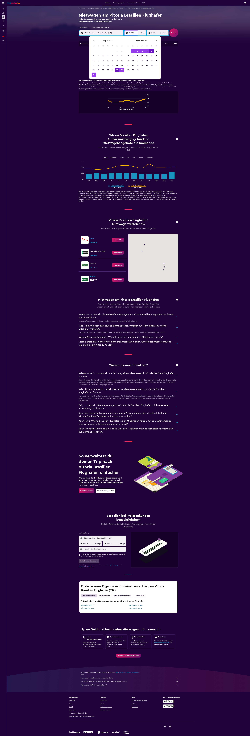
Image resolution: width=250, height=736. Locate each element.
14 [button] (112, 60)
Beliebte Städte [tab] (104, 595)
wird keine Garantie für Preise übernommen (127, 672)
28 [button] (112, 70)
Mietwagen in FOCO (87, 605)
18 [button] (98, 65)
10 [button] (93, 60)
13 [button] (107, 60)
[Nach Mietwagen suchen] (3, 17)
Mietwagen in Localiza (135, 605)
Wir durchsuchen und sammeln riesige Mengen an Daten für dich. (104, 681)
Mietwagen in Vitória (124, 8)
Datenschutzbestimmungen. (86, 566)
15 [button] (117, 60)
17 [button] (93, 65)
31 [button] (93, 74)
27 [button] (108, 70)
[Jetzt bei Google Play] (168, 701)
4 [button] (98, 56)
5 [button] (103, 56)
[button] (3, 3)
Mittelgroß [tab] (113, 157)
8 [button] (117, 56)
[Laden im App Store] (168, 706)
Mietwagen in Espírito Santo (109, 8)
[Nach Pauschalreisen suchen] (3, 21)
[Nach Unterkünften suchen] (3, 13)
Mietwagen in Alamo (87, 608)
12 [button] (103, 60)
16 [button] (122, 60)
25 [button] (98, 70)
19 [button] (103, 65)
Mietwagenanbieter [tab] (89, 595)
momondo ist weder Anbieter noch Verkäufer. (97, 678)
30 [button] (122, 70)
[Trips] (3, 31)
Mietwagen (82, 8)
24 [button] (94, 70)
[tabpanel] (128, 98)
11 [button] (98, 60)
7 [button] (112, 56)
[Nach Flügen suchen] (3, 9)
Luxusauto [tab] (149, 157)
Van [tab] (134, 157)
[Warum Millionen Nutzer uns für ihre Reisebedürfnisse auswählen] (177, 365)
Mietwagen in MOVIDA (136, 608)
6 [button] (107, 56)
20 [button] (108, 65)
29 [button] (117, 70)
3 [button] (93, 56)
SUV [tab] (128, 157)
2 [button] (121, 51)
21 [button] (112, 65)
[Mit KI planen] (3, 25)
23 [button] (122, 65)
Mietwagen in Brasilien (93, 8)
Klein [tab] (105, 157)
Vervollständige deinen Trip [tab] (122, 595)
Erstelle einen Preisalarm (161, 642)
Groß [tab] (122, 157)
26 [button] (103, 70)
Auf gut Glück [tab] (140, 595)
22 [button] (117, 65)
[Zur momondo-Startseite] (13, 3)
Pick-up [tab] (140, 157)
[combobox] (84, 27)
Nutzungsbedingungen (112, 565)
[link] (118, 240)
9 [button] (121, 56)
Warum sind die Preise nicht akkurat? (94, 685)
